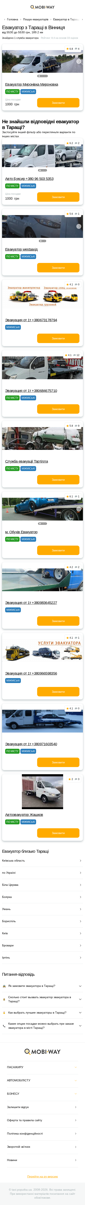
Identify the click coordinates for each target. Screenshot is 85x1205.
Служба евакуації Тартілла (26, 461)
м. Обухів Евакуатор (21, 532)
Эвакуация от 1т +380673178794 (31, 320)
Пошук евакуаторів (35, 19)
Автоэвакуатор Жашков (24, 815)
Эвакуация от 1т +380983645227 (31, 603)
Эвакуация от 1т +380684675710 (31, 391)
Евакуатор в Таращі (66, 19)
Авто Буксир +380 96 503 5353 (29, 179)
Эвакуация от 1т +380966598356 (31, 673)
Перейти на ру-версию (42, 1176)
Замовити (58, 102)
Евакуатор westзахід (21, 249)
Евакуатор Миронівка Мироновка (31, 84)
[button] (39, 76)
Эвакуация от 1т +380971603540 (31, 744)
